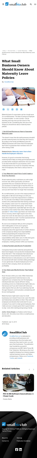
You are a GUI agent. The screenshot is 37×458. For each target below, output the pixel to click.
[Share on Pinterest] (13, 110)
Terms (4, 431)
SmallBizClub (9, 82)
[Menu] (3, 4)
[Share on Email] (22, 110)
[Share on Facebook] (4, 110)
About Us (5, 438)
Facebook (30, 356)
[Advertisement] (18, 29)
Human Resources (22, 50)
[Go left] (29, 369)
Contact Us (5, 441)
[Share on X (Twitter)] (8, 110)
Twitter (12, 358)
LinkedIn (19, 358)
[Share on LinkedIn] (17, 110)
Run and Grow (11, 50)
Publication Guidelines (23, 441)
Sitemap (19, 438)
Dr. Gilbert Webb (13, 212)
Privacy (9, 431)
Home (4, 50)
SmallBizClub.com (15, 336)
